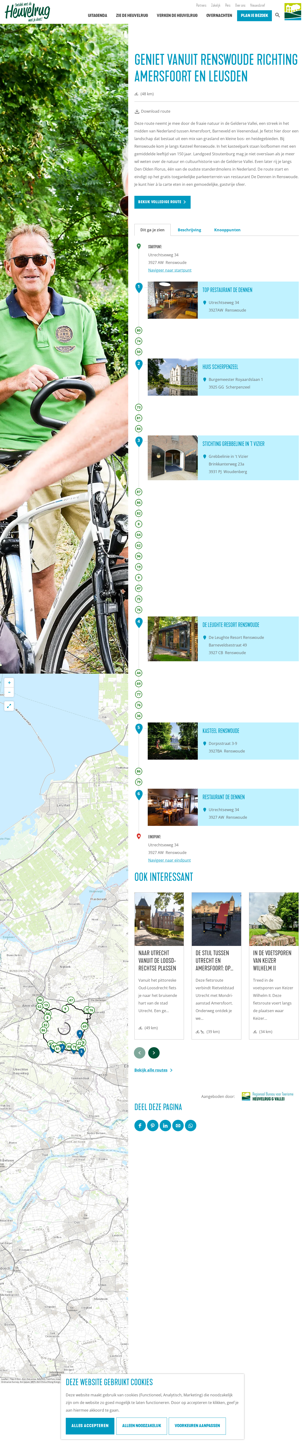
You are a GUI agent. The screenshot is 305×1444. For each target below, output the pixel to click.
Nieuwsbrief (257, 6)
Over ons (240, 6)
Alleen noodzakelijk (141, 1426)
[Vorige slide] (139, 1053)
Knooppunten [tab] (227, 229)
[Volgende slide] (154, 1053)
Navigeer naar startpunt (170, 270)
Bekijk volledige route (159, 202)
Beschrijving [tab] (189, 229)
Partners (201, 6)
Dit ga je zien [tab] (152, 229)
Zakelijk (215, 6)
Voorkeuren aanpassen (197, 1426)
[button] (69, 1050)
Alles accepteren (90, 1426)
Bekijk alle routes (151, 1070)
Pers (227, 6)
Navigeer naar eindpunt (169, 860)
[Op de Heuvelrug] (293, 12)
